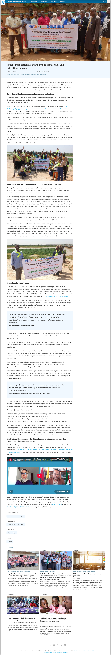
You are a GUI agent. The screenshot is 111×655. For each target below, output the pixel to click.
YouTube (54, 645)
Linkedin (65, 645)
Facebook (47, 645)
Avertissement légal (48, 652)
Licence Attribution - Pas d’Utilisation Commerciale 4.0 (85, 650)
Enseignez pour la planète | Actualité (15, 524)
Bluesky (61, 645)
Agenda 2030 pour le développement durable (20, 507)
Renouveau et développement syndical (16, 516)
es (105, 1)
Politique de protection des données (60, 652)
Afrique (9, 533)
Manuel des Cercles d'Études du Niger (57, 296)
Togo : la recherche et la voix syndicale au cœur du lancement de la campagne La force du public (23, 568)
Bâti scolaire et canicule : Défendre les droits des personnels (89, 570)
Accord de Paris (57, 504)
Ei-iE (3, 2)
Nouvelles (10, 541)
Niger (14, 533)
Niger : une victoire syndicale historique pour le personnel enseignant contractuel (23, 613)
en (101, 1)
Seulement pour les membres (108, 1)
